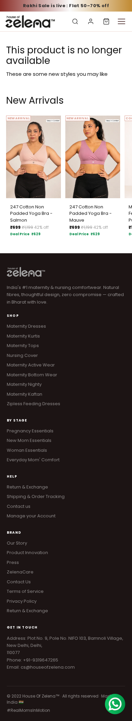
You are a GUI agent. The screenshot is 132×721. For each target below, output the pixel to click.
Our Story (17, 543)
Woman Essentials (27, 450)
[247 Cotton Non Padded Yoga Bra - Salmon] (33, 157)
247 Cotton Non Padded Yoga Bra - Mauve (90, 213)
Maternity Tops (23, 345)
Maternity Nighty (24, 384)
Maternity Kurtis (23, 336)
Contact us (18, 506)
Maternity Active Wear (31, 365)
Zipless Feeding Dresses (33, 403)
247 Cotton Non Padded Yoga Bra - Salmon (31, 213)
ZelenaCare (20, 572)
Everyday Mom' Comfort (33, 460)
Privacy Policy (22, 601)
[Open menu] (121, 21)
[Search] (75, 21)
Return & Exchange (27, 487)
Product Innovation (27, 552)
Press (13, 562)
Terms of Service (25, 591)
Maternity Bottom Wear (32, 375)
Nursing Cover (22, 355)
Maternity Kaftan (24, 394)
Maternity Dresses (26, 326)
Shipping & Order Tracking (36, 496)
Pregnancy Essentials (30, 431)
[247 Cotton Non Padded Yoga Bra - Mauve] (92, 157)
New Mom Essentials (29, 440)
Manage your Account (31, 516)
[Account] (90, 21)
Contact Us (19, 582)
